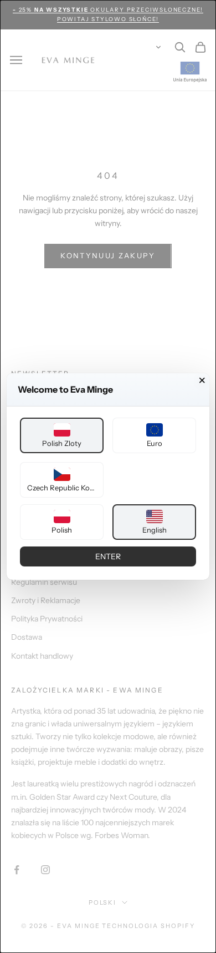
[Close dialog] (202, 380)
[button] (62, 435)
